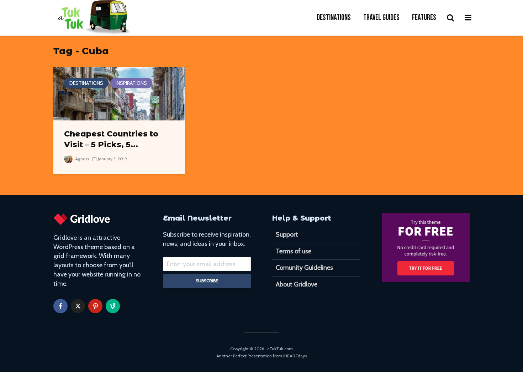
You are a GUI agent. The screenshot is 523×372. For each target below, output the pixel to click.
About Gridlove (296, 284)
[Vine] (113, 306)
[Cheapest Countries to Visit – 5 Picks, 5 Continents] (119, 93)
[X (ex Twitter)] (78, 306)
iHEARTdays (295, 355)
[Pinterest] (95, 306)
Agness (81, 158)
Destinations (334, 17)
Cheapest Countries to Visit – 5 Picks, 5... (111, 139)
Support (287, 234)
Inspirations (131, 83)
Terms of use (293, 251)
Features (424, 17)
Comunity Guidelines (304, 268)
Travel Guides (381, 17)
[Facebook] (60, 306)
